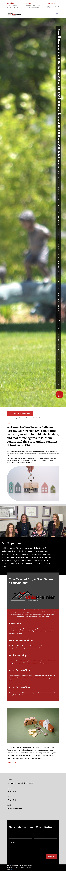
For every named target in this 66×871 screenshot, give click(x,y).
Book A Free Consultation (19, 413)
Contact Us (12, 763)
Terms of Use (10, 867)
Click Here (59, 385)
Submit (51, 857)
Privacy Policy (20, 867)
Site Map (28, 867)
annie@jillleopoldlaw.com (15, 808)
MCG (12, 869)
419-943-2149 (53, 6)
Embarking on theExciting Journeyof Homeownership (59, 106)
